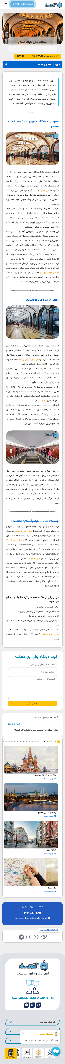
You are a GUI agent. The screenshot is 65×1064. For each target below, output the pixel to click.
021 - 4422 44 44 (24, 4)
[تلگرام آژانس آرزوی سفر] (26, 1005)
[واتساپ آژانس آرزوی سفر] (38, 1005)
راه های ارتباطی (47, 1022)
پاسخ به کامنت (14, 724)
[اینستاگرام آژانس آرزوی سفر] (32, 1005)
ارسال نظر (32, 703)
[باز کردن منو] (5, 4)
